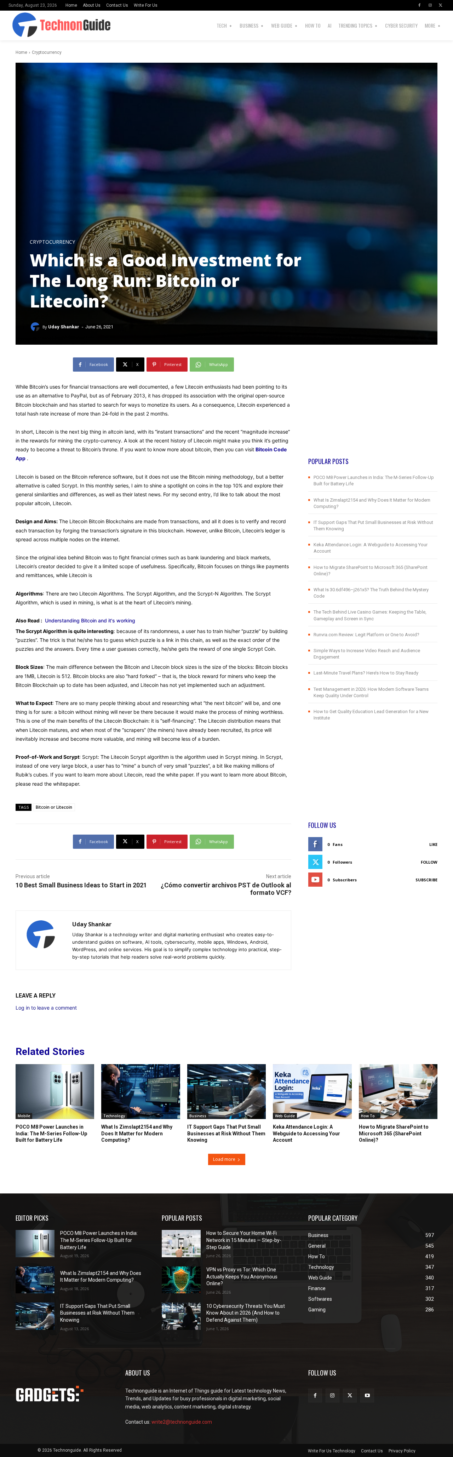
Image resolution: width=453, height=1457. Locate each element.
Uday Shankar (63, 326)
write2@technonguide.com (181, 1422)
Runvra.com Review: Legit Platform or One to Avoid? (366, 634)
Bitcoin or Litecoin (54, 807)
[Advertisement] (372, 407)
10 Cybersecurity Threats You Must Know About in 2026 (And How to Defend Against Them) (245, 1313)
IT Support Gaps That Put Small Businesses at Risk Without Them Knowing (226, 1133)
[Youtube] (367, 1395)
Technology (114, 1115)
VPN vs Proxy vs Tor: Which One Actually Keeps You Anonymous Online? (241, 1276)
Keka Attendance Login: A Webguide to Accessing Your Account (306, 1133)
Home (21, 52)
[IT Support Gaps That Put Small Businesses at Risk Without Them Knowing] (226, 1091)
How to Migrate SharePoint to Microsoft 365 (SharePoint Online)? (394, 1133)
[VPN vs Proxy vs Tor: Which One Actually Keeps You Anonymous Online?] (181, 1280)
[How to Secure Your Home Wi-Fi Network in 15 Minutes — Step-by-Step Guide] (181, 1243)
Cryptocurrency (47, 52)
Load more (224, 1159)
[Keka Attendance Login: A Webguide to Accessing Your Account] (312, 1091)
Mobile (24, 1115)
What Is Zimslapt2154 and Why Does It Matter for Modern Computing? (136, 1133)
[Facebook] (419, 5)
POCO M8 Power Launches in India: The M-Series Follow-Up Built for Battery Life (51, 1133)
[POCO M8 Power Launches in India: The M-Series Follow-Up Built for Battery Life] (55, 1091)
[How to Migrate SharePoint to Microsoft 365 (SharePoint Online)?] (398, 1091)
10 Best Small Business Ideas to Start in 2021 (81, 885)
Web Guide (285, 1115)
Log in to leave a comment (46, 1008)
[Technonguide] (18, 25)
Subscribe (426, 879)
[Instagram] (430, 5)
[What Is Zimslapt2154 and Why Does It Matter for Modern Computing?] (140, 1091)
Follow (429, 862)
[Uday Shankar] (36, 327)
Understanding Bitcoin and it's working (90, 620)
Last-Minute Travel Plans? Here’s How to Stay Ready (366, 673)
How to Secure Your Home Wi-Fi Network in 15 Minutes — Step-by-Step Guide (243, 1240)
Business (197, 1115)
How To (368, 1115)
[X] (441, 5)
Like (433, 844)
